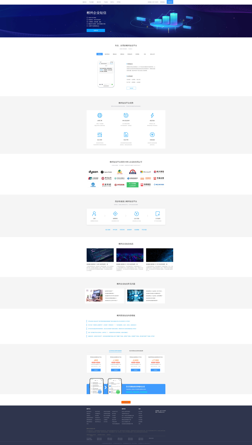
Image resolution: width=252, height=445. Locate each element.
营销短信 (88, 415)
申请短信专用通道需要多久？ (111, 298)
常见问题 (144, 229)
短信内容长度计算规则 (150, 298)
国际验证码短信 (90, 417)
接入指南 (108, 229)
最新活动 (84, 2)
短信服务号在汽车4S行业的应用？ (112, 295)
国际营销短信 (89, 421)
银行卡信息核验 (107, 415)
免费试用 (170, 2)
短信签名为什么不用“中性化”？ (111, 300)
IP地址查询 (114, 421)
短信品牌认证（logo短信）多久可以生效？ (154, 291)
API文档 (115, 229)
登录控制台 (162, 2)
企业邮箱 (114, 417)
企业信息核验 (106, 417)
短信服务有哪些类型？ (109, 293)
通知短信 (88, 413)
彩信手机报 (97, 411)
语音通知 (97, 415)
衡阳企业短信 (120, 438)
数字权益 (114, 413)
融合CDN (114, 419)
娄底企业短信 (130, 439)
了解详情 (131, 88)
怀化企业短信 (120, 439)
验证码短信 (89, 411)
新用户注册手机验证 (126, 411)
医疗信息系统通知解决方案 (127, 417)
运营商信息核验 (107, 413)
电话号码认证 (98, 421)
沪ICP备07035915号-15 (117, 443)
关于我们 (118, 2)
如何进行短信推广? (109, 291)
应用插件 (140, 417)
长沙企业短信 (89, 438)
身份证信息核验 (107, 411)
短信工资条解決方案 (126, 421)
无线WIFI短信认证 (125, 413)
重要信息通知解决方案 (126, 419)
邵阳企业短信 (130, 438)
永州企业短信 (109, 439)
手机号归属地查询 (116, 423)
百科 (139, 423)
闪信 (87, 423)
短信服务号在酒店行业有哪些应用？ (153, 293)
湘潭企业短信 (109, 438)
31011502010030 (146, 443)
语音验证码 (97, 417)
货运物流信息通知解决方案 (127, 423)
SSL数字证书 (115, 411)
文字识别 (105, 421)
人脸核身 (105, 419)
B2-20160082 (134, 443)
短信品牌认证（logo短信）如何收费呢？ (154, 295)
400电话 (114, 415)
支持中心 (112, 2)
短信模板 (136, 229)
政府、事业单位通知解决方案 (128, 415)
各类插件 (129, 229)
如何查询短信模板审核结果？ (152, 300)
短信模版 (140, 421)
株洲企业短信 (99, 438)
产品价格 (106, 2)
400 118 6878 (155, 2)
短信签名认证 (98, 419)
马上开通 (126, 402)
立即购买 (96, 370)
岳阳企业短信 (140, 438)
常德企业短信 (151, 438)
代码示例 (122, 229)
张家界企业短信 (89, 439)
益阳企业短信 (99, 439)
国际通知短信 (89, 419)
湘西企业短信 (140, 439)
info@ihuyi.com (161, 412)
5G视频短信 (97, 413)
